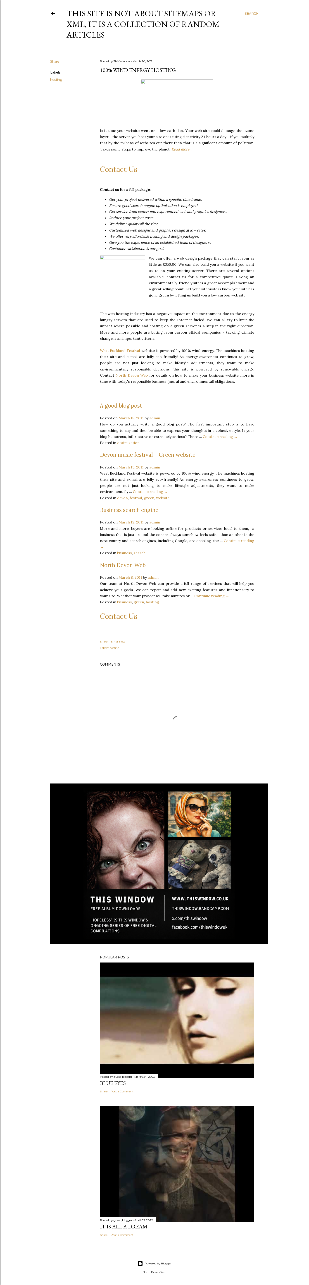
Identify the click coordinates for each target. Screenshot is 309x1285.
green (149, 498)
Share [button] (54, 62)
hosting (56, 80)
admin (154, 418)
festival (136, 498)
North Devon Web (132, 375)
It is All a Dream (123, 1226)
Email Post (118, 641)
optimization (128, 442)
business (124, 553)
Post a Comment (122, 1091)
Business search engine (129, 510)
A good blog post (121, 405)
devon (122, 498)
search (139, 553)
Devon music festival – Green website (147, 454)
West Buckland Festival (120, 350)
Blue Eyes (113, 1083)
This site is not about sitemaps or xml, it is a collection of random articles (143, 24)
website (162, 498)
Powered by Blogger (158, 1263)
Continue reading (220, 436)
